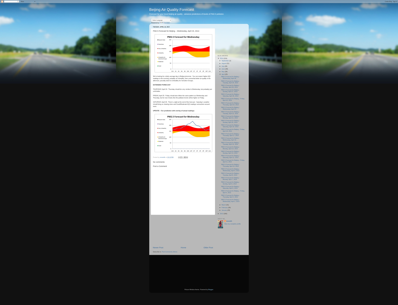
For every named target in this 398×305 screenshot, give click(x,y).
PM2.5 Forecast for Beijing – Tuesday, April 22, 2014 (230, 112)
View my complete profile (232, 224)
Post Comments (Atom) (169, 252)
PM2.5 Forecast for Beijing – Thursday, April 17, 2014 (230, 134)
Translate (167, 23)
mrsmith (229, 221)
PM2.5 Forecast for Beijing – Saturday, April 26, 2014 (230, 95)
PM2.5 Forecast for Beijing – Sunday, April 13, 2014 (230, 152)
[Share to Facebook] (185, 157)
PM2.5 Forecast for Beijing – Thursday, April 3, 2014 (230, 196)
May (223, 71)
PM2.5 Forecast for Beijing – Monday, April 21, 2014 (230, 117)
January (224, 210)
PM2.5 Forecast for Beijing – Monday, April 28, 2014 (230, 86)
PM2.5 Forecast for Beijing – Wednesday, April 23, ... (230, 108)
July (223, 66)
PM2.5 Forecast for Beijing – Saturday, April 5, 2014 (230, 187)
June (223, 69)
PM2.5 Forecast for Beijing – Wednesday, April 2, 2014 (230, 200)
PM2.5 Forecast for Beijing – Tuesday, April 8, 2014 (230, 174)
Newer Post (158, 247)
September (225, 61)
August (224, 63)
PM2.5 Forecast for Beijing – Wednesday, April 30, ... (230, 77)
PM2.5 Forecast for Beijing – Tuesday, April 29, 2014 (230, 82)
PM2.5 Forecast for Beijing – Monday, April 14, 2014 (230, 147)
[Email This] (179, 157)
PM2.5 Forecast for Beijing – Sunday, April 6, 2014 (230, 183)
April (223, 74)
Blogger (210, 289)
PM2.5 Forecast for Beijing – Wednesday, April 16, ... (230, 139)
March (224, 205)
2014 (222, 58)
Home (183, 247)
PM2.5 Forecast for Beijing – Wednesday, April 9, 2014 (230, 169)
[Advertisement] (182, 230)
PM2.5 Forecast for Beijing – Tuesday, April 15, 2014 (230, 143)
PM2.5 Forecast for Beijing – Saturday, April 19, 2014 (230, 125)
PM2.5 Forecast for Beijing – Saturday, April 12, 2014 (230, 156)
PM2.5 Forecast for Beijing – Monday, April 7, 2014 (230, 178)
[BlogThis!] (181, 157)
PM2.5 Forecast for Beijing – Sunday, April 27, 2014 (230, 90)
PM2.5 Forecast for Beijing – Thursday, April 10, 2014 (230, 165)
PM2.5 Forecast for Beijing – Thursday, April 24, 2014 (230, 103)
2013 (222, 213)
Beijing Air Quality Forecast (171, 9)
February (225, 207)
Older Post (208, 247)
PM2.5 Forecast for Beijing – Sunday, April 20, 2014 (230, 121)
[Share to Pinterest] (187, 157)
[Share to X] (183, 157)
